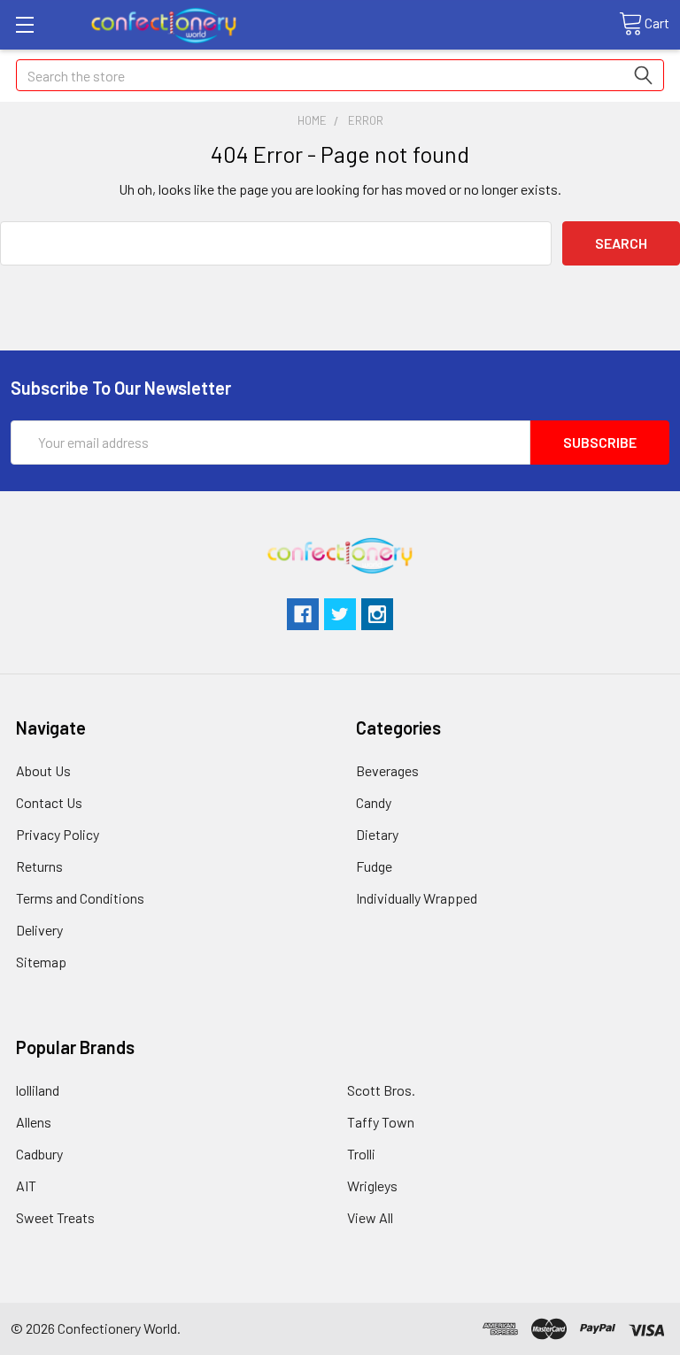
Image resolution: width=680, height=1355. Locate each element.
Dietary (377, 834)
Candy (373, 802)
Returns (39, 866)
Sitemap (41, 961)
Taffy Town (380, 1121)
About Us (43, 770)
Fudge (374, 866)
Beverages (387, 770)
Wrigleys (372, 1185)
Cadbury (39, 1153)
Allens (33, 1121)
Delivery (39, 929)
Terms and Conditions (80, 897)
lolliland (37, 1090)
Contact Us (49, 802)
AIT (26, 1185)
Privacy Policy (57, 834)
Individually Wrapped (416, 897)
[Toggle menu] (24, 24)
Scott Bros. (381, 1090)
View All (370, 1217)
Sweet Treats (55, 1217)
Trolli (361, 1153)
